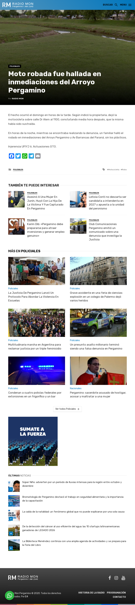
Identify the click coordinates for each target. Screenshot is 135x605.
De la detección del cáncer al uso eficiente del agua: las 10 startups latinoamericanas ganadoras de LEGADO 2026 (71, 528)
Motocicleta (113, 169)
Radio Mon (18, 98)
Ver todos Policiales (65, 409)
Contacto (119, 597)
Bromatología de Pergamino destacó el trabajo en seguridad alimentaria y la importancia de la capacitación (72, 498)
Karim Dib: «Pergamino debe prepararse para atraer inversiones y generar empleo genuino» (46, 229)
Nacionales (75, 388)
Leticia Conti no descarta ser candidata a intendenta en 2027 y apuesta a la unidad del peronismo (107, 202)
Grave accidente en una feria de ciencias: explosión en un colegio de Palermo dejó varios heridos (96, 296)
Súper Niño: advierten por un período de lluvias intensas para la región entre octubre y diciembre (72, 484)
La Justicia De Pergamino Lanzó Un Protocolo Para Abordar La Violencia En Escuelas (33, 296)
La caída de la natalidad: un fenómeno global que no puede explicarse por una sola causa (73, 511)
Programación (116, 592)
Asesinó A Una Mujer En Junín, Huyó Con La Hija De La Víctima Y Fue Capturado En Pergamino (45, 202)
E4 (26, 596)
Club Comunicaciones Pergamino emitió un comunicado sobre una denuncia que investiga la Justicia (105, 231)
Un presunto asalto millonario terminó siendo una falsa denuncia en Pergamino (96, 346)
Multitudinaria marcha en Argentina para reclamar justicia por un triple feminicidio (34, 346)
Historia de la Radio (91, 592)
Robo (124, 169)
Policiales (15, 66)
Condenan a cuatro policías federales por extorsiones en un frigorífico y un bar (34, 394)
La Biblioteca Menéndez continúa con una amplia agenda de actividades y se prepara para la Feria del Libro (74, 543)
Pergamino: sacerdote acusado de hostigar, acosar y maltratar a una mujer (98, 394)
